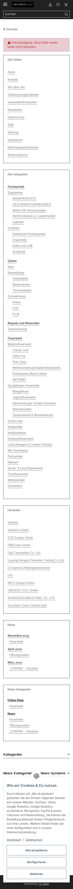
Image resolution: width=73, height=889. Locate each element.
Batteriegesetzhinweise (23, 147)
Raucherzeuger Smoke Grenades (34, 403)
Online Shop (16, 700)
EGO (16, 308)
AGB (10, 124)
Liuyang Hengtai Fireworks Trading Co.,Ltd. (36, 560)
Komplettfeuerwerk (20, 438)
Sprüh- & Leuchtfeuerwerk (25, 468)
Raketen (13, 462)
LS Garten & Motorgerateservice (29, 567)
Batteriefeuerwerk (19, 344)
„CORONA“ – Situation (23, 668)
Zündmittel (15, 486)
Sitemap (13, 132)
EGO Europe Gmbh (20, 537)
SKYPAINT (19, 379)
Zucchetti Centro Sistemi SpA (27, 605)
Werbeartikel (16, 480)
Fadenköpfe (20, 278)
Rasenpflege (16, 272)
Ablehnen (36, 874)
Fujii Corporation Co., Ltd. (24, 552)
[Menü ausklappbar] (5, 2)
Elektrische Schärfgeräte (29, 234)
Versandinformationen (22, 102)
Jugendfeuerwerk (24, 397)
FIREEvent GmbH (19, 545)
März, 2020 (15, 662)
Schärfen (14, 228)
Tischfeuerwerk (18, 474)
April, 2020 (15, 649)
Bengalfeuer (21, 391)
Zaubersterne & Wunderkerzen (33, 415)
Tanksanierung (17, 329)
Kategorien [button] (12, 755)
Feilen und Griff (22, 245)
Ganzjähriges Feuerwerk (23, 385)
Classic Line (20, 350)
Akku (11, 266)
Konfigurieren (36, 862)
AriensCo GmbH (18, 530)
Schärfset (19, 251)
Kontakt (13, 79)
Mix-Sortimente (18, 450)
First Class (19, 362)
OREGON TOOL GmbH (23, 590)
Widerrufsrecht (18, 155)
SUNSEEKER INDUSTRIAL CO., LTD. (31, 598)
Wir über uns (16, 87)
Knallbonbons (17, 432)
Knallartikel (15, 427)
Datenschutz (34, 839)
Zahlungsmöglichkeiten (23, 94)
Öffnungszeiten (19, 655)
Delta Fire (19, 356)
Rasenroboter (21, 284)
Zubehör (18, 222)
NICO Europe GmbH (21, 583)
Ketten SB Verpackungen (29, 210)
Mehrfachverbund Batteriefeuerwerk (36, 367)
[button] (50, 4)
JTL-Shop (43, 883)
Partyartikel (15, 456)
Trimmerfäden (22, 290)
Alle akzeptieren (36, 850)
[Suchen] (66, 14)
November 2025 (18, 635)
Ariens (17, 302)
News (11, 72)
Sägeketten (15, 192)
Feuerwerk (16, 641)
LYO (10, 575)
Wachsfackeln (22, 409)
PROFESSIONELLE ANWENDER (34, 216)
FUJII (16, 314)
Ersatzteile (20, 240)
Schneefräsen (17, 296)
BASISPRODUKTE (24, 198)
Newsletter (15, 109)
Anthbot (13, 522)
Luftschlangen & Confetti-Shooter (30, 444)
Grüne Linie (15, 421)
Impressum (14, 839)
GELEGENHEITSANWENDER (32, 204)
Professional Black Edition (30, 373)
